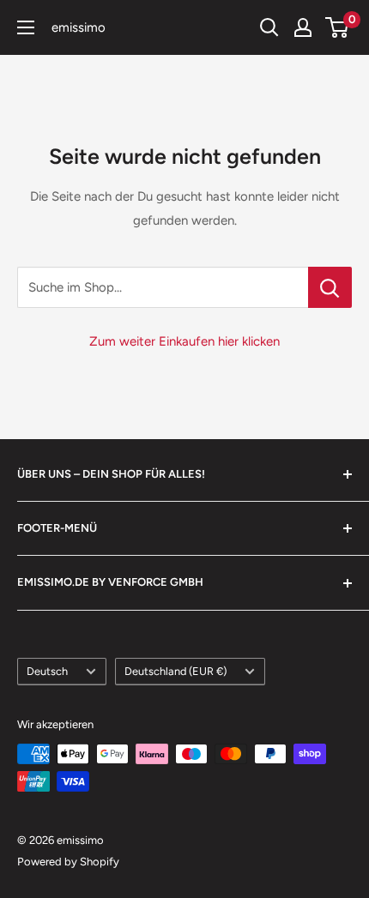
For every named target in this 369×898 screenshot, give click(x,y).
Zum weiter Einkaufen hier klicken (184, 341)
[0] (337, 27)
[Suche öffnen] (269, 27)
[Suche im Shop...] (330, 287)
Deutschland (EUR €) (175, 671)
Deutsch (47, 671)
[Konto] (303, 27)
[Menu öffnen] (25, 27)
